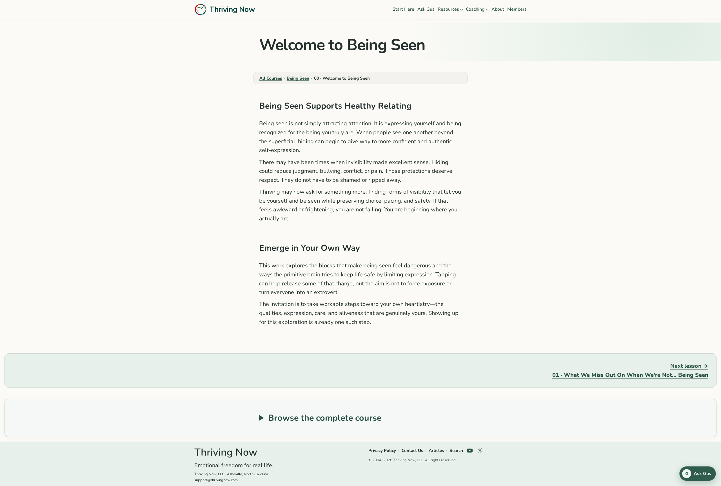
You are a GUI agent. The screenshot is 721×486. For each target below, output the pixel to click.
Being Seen (298, 78)
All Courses (270, 78)
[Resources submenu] (461, 9)
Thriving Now (232, 9)
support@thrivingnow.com (216, 480)
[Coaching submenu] (487, 9)
